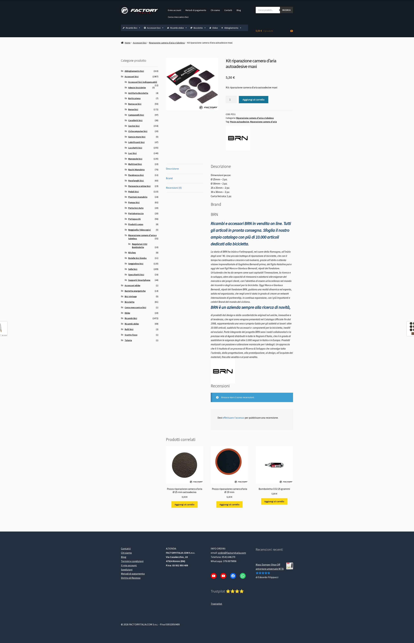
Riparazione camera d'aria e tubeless (167, 42)
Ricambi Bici (131, 27)
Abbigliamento (231, 27)
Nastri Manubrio (136, 169)
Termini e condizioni (132, 561)
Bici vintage (131, 296)
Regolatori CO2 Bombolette (139, 246)
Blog (239, 10)
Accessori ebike (132, 285)
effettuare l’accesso (233, 417)
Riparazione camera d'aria (263, 121)
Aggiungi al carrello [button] (184, 504)
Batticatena (134, 98)
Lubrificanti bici (136, 142)
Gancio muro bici (136, 136)
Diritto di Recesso (131, 577)
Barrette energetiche (135, 290)
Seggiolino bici (135, 263)
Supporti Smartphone (139, 280)
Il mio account (174, 10)
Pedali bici (133, 191)
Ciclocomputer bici (137, 131)
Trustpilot (216, 603)
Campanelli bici (136, 114)
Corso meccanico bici (178, 17)
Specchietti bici (136, 274)
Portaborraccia (136, 213)
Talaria (128, 340)
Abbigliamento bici (134, 71)
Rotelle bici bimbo (137, 258)
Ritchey (132, 252)
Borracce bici (134, 103)
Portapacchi (134, 218)
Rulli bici (129, 329)
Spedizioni (126, 569)
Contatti (228, 10)
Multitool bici (135, 164)
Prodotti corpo (135, 224)
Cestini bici (134, 125)
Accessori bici (154, 27)
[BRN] (238, 138)
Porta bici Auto (135, 207)
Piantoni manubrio (137, 196)
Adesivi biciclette (137, 87)
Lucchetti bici (135, 147)
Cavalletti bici (135, 120)
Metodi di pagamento (195, 10)
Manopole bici (135, 158)
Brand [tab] (169, 178)
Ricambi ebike (177, 27)
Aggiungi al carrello (254, 99)
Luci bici (132, 153)
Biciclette (198, 27)
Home (128, 42)
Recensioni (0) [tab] (174, 187)
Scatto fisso (131, 334)
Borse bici (133, 109)
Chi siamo (215, 10)
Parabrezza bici (136, 175)
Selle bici (132, 269)
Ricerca (286, 10)
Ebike (215, 27)
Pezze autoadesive (239, 121)
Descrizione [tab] (172, 168)
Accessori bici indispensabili (142, 82)
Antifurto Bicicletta (138, 93)
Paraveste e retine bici (139, 186)
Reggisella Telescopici (139, 229)
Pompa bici (134, 202)
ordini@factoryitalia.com (232, 552)
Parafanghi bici (136, 180)
